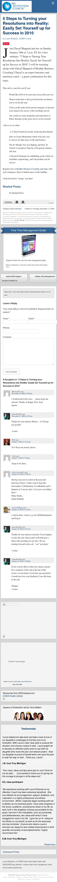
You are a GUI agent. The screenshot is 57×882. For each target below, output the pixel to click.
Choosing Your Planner (46, 877)
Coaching (12, 877)
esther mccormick (18, 472)
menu (53, 3)
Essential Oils (28, 877)
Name (6, 318)
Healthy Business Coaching (28, 168)
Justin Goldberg (17, 507)
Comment (8, 202)
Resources (22, 879)
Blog (35, 877)
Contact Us (36, 879)
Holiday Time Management (45, 279)
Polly (13, 440)
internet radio (13, 681)
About (29, 879)
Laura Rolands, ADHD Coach (18, 38)
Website (6, 327)
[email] (51, 202)
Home (5, 877)
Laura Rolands (25, 681)
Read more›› (50, 844)
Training (19, 877)
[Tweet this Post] (23, 202)
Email (31, 318)
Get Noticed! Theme (42, 875)
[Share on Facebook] (17, 202)
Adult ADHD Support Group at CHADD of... (11, 278)
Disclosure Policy (11, 851)
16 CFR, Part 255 (19, 220)
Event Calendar (15, 208)
